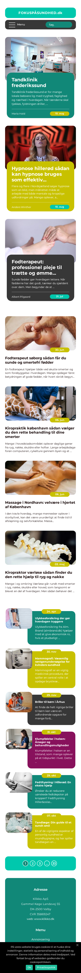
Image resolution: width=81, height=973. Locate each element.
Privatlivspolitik (46, 967)
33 (54, 863)
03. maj (60, 564)
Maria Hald (18, 113)
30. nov (51, 651)
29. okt (51, 775)
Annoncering (40, 939)
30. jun (59, 350)
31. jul (59, 296)
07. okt (51, 815)
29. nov (51, 695)
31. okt (51, 732)
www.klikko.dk (44, 919)
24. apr (51, 611)
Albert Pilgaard (21, 296)
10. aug (59, 113)
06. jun (59, 420)
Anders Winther (21, 207)
